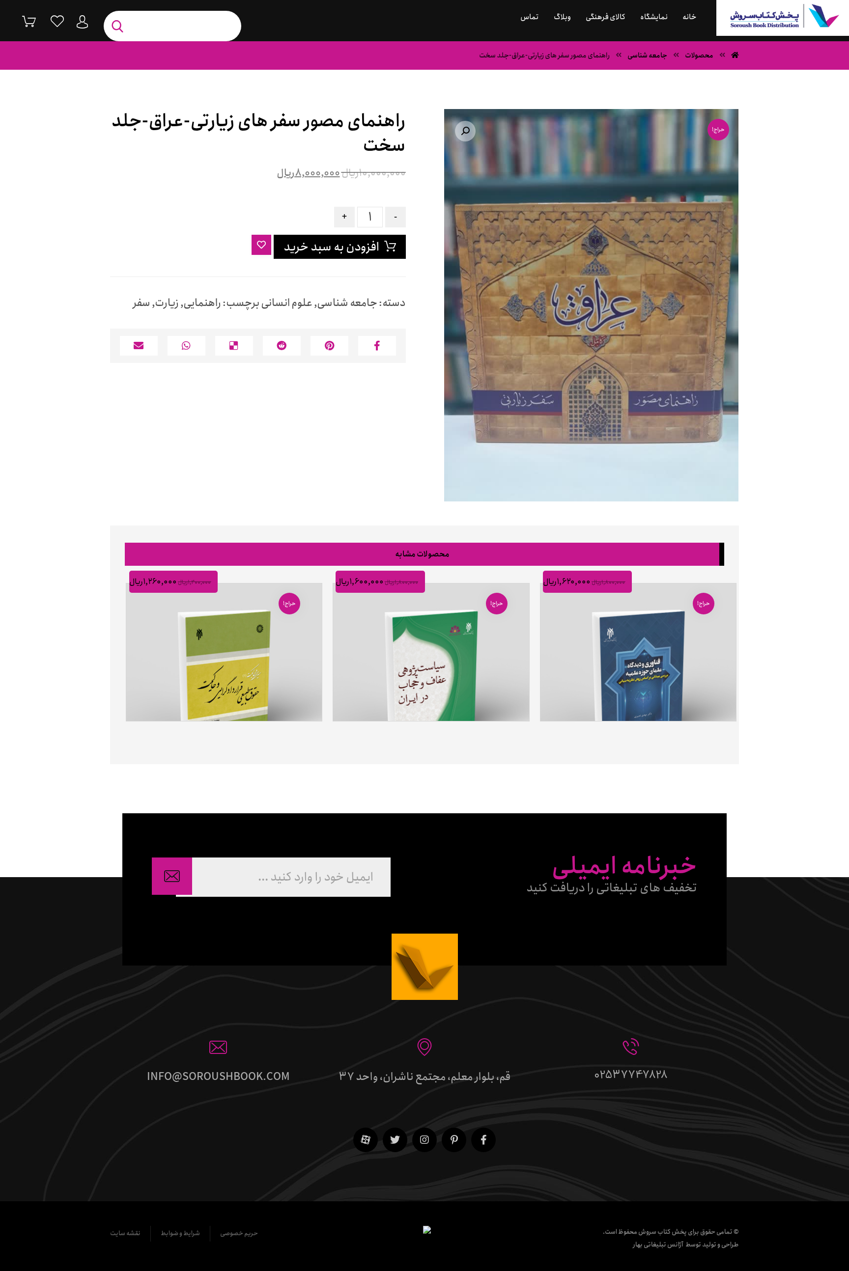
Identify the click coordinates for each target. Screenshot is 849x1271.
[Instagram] (424, 1140)
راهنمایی (202, 303)
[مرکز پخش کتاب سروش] (782, 18)
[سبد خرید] (21, 21)
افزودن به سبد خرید (331, 247)
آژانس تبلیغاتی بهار (658, 1245)
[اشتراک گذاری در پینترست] (329, 346)
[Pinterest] (454, 1140)
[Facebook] (483, 1140)
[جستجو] (120, 26)
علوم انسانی (286, 303)
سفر (141, 303)
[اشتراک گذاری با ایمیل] (139, 346)
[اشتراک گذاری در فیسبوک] (377, 346)
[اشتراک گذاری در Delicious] (234, 346)
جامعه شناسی (347, 303)
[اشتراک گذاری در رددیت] (282, 346)
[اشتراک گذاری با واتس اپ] (186, 346)
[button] (465, 131)
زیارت (167, 303)
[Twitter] (395, 1140)
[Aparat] (365, 1140)
